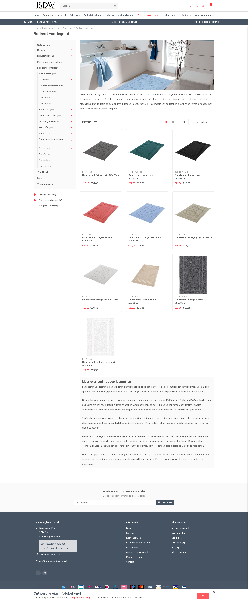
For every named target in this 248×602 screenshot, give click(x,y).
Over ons (130, 533)
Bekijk (203, 595)
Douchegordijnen (50, 121)
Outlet (185, 15)
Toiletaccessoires (50, 115)
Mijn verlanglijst (179, 542)
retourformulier (48, 548)
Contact (130, 561)
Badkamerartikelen (148, 15)
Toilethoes (46, 103)
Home (36, 15)
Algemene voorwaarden (138, 552)
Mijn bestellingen (179, 533)
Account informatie (180, 528)
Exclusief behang (93, 15)
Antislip (45, 133)
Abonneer (166, 502)
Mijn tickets (177, 537)
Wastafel (46, 127)
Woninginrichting (204, 15)
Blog (128, 528)
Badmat (45, 79)
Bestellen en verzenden (138, 542)
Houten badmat (49, 91)
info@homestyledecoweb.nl (53, 561)
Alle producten (178, 552)
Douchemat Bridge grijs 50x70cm (100, 174)
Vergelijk (175, 547)
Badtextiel (46, 109)
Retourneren (132, 547)
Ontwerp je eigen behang (120, 15)
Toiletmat (46, 97)
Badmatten (47, 73)
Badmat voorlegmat (52, 85)
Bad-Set (44, 154)
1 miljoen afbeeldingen (81, 597)
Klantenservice (133, 537)
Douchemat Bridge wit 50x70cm (100, 299)
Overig (44, 148)
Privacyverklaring (134, 557)
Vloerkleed (170, 15)
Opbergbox (46, 160)
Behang (73, 15)
